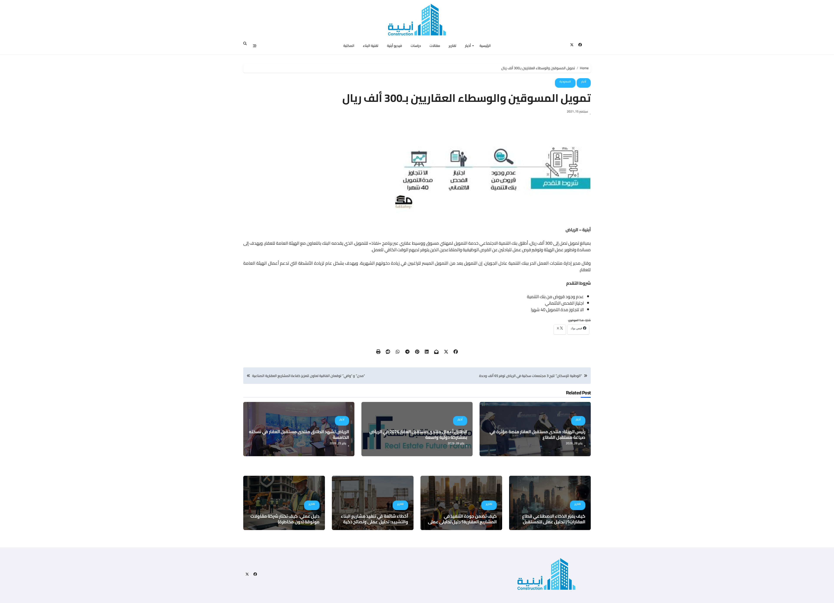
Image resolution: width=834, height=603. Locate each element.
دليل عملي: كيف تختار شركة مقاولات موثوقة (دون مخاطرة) (284, 519)
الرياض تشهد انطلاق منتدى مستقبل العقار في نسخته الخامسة (299, 434)
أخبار (468, 45)
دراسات (416, 45)
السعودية (565, 81)
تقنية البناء (370, 45)
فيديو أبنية (394, 45)
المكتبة (348, 45)
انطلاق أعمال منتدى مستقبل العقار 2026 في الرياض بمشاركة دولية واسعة (418, 434)
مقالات (435, 45)
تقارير (452, 45)
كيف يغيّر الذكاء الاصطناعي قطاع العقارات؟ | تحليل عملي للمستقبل (553, 519)
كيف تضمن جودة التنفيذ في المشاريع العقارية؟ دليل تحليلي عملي (462, 519)
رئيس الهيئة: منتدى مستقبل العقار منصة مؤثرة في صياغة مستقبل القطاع (537, 434)
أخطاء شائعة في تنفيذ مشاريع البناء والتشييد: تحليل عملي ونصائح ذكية (374, 519)
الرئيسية (485, 45)
